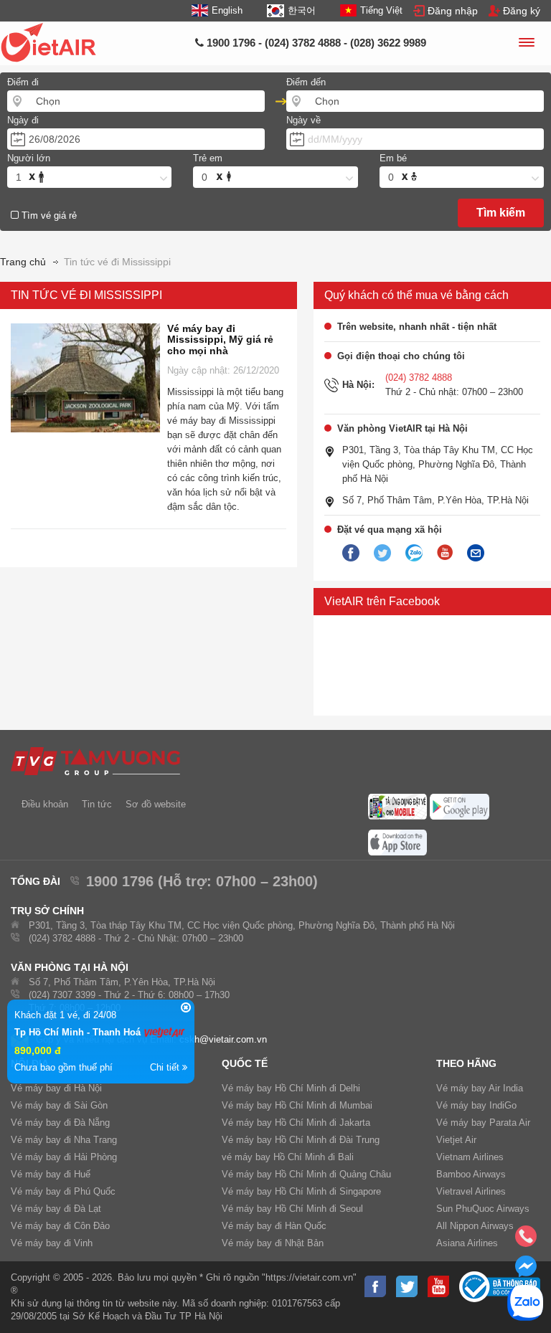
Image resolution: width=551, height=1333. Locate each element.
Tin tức (97, 804)
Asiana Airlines (467, 1243)
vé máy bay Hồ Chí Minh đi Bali (288, 1157)
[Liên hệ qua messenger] (526, 1271)
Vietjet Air (456, 1139)
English (227, 10)
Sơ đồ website (156, 804)
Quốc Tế (245, 1063)
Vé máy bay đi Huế (50, 1174)
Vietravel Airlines (471, 1191)
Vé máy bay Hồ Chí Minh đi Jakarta (296, 1122)
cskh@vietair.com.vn (223, 1039)
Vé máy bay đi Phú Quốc (63, 1191)
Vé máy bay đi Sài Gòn (59, 1105)
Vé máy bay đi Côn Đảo (60, 1225)
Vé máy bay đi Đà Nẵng (60, 1122)
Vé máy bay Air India (479, 1088)
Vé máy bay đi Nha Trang (64, 1139)
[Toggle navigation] (526, 44)
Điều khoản (45, 804)
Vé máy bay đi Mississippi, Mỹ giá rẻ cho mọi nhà (220, 339)
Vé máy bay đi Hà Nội (56, 1088)
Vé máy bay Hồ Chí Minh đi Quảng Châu (306, 1174)
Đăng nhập (453, 10)
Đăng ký (521, 10)
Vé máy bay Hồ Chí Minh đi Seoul (292, 1208)
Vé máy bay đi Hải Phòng (64, 1157)
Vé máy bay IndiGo (476, 1105)
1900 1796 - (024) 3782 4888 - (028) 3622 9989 (315, 43)
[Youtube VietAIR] (445, 552)
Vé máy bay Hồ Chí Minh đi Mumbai (297, 1105)
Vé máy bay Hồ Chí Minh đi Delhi (291, 1088)
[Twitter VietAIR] (382, 553)
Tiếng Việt (381, 10)
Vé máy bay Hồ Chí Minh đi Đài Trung (301, 1139)
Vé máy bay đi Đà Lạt (56, 1208)
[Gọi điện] (526, 1240)
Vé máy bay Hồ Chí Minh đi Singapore (301, 1191)
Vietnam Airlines (470, 1157)
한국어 (301, 10)
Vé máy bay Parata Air (483, 1122)
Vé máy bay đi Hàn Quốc (274, 1225)
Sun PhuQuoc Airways (482, 1208)
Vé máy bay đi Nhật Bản (273, 1243)
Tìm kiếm (500, 213)
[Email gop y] (475, 553)
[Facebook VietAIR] (350, 553)
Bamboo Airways (471, 1174)
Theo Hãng (466, 1063)
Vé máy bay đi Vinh (52, 1243)
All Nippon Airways (475, 1225)
